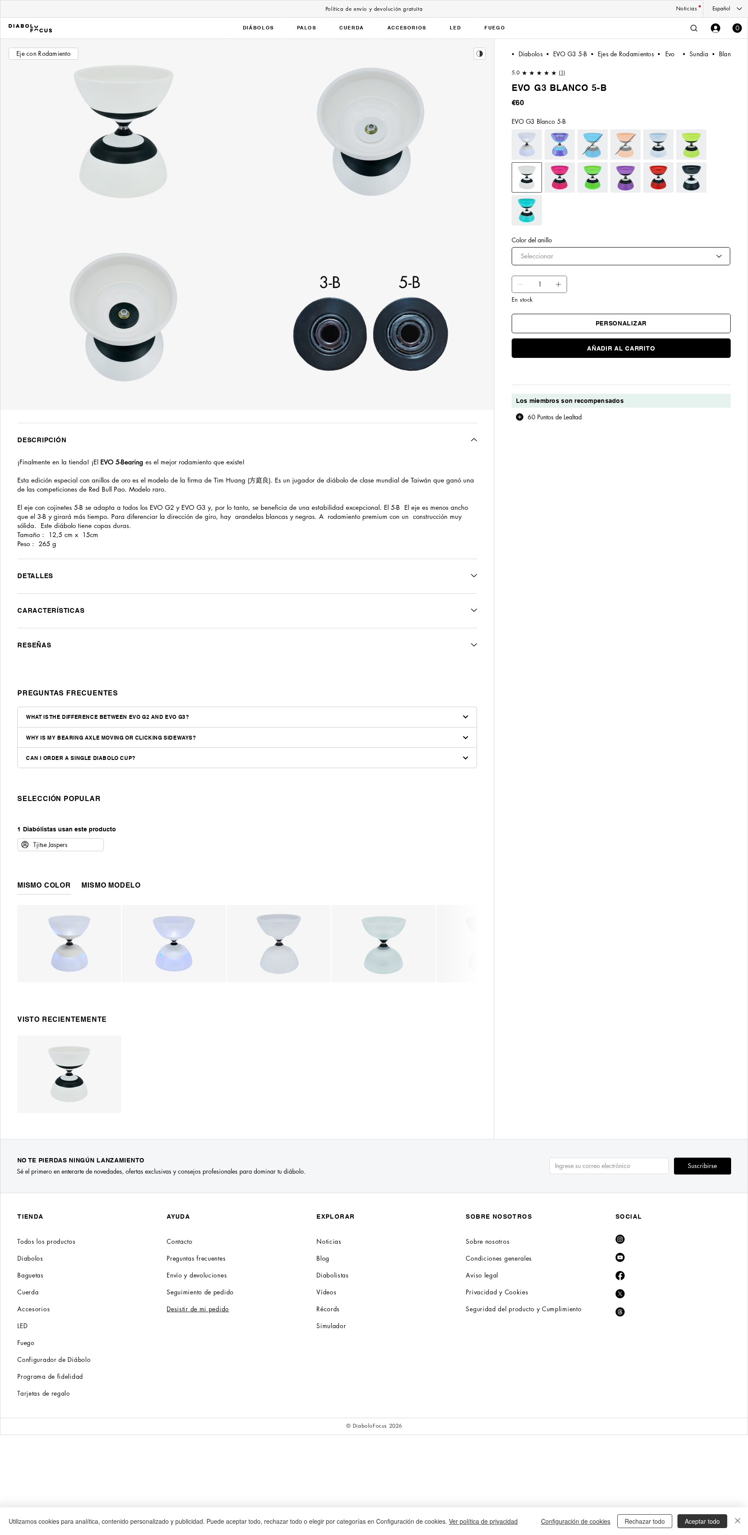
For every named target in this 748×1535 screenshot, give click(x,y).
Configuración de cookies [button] (575, 1521)
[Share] (480, 54)
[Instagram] (620, 1239)
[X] (620, 1293)
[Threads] (620, 1311)
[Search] (694, 28)
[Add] (520, 284)
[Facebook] (620, 1275)
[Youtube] (620, 1257)
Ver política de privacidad (483, 1521)
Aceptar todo (702, 1521)
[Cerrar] (737, 1521)
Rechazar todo (645, 1521)
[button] (737, 28)
